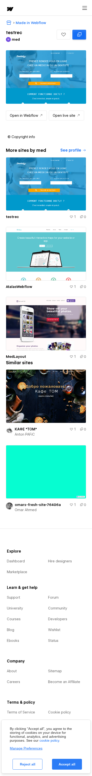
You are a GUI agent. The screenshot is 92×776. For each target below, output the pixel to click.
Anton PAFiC (25, 434)
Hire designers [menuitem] (60, 561)
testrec (12, 217)
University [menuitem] (15, 608)
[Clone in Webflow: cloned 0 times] (79, 34)
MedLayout (16, 357)
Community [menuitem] (57, 608)
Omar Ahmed (26, 510)
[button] (63, 34)
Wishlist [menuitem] (54, 630)
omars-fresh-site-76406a (38, 505)
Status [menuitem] (53, 641)
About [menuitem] (12, 671)
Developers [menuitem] (57, 619)
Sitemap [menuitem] (55, 671)
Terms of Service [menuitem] (21, 712)
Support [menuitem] (13, 597)
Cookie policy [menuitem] (59, 712)
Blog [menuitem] (10, 630)
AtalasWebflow (19, 287)
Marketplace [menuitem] (17, 572)
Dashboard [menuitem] (16, 561)
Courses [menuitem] (14, 619)
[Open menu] (84, 8)
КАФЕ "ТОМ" (26, 429)
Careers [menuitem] (13, 682)
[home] (10, 9)
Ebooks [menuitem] (13, 641)
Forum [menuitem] (53, 597)
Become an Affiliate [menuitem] (64, 682)
